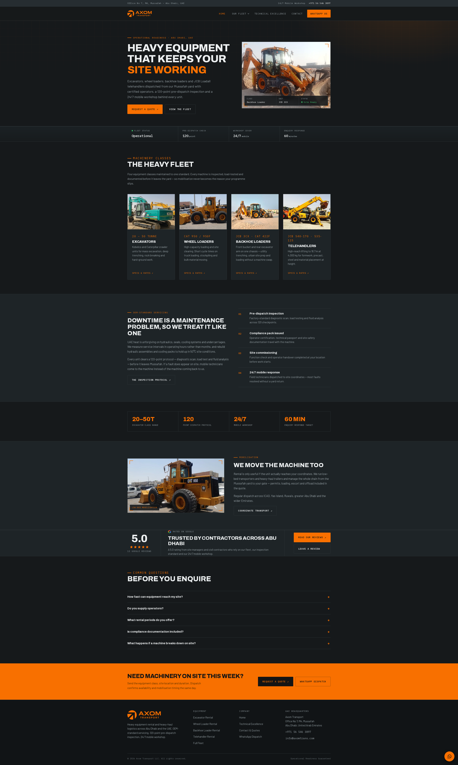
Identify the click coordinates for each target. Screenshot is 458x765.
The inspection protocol (151, 379)
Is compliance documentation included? (155, 631)
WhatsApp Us (318, 13)
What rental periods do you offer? (150, 620)
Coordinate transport (255, 510)
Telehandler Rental (204, 736)
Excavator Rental (203, 717)
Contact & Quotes (249, 730)
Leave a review (309, 548)
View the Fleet (180, 109)
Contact (297, 13)
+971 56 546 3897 (320, 3)
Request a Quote (145, 109)
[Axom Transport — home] (139, 13)
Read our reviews (312, 537)
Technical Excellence (270, 13)
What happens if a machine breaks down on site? (161, 643)
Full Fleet (198, 743)
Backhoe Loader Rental (206, 730)
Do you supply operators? (145, 608)
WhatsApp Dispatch (313, 681)
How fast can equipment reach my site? (155, 596)
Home (222, 13)
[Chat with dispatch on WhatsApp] (449, 756)
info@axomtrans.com (299, 738)
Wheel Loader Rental (205, 723)
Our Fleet (239, 13)
